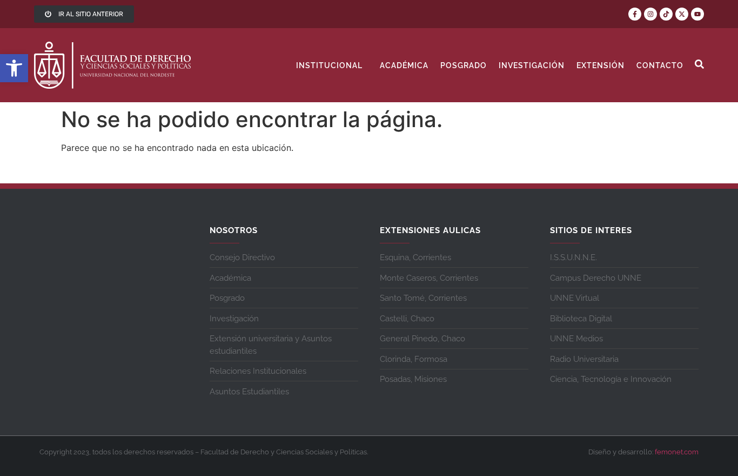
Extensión (600, 65)
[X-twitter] (681, 14)
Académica (404, 65)
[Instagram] (650, 14)
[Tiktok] (666, 14)
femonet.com (677, 452)
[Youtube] (697, 14)
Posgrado (463, 65)
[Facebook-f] (634, 14)
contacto (659, 65)
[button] (14, 68)
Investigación (532, 65)
